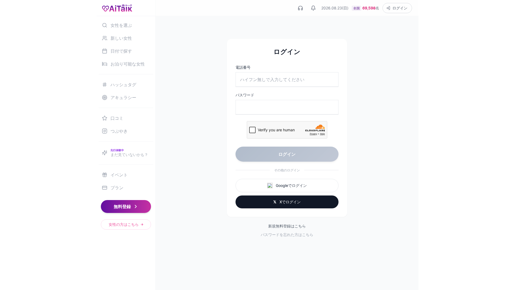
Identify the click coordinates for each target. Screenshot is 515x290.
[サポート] (300, 8)
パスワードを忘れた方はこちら (287, 234)
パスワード (245, 95)
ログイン (287, 154)
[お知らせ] (313, 8)
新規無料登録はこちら (287, 226)
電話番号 (243, 67)
